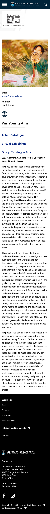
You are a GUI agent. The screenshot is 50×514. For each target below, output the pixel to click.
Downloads (7, 415)
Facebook (3, 495)
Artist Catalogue (13, 135)
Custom (4, 114)
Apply (4, 405)
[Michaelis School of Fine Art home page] (13, 20)
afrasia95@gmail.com (12, 96)
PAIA (25, 508)
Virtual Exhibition (14, 143)
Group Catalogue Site (17, 152)
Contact (5, 410)
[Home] (18, 453)
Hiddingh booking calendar (14, 428)
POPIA (19, 508)
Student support (9, 421)
